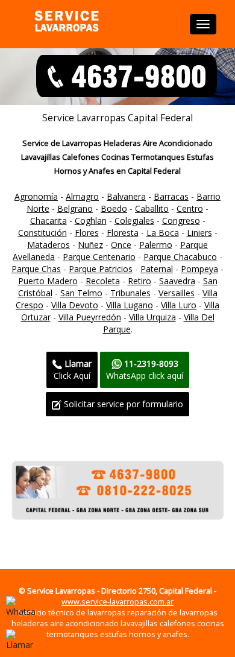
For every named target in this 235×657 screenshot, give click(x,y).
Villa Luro (178, 305)
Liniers (199, 232)
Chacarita (48, 220)
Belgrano (75, 208)
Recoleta (103, 281)
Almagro (82, 196)
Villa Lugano (129, 305)
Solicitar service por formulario (122, 404)
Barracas (171, 196)
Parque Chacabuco (180, 256)
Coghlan (91, 220)
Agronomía (36, 196)
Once (121, 244)
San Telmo (81, 293)
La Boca (162, 232)
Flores (87, 232)
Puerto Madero (48, 281)
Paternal (156, 269)
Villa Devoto (74, 305)
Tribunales (130, 293)
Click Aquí (73, 369)
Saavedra (177, 281)
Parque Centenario (99, 256)
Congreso (181, 220)
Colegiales (134, 220)
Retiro (139, 281)
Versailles (176, 293)
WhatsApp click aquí (144, 369)
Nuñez (90, 244)
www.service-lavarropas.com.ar (117, 602)
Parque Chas (36, 269)
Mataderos (48, 244)
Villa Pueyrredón (89, 317)
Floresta (123, 232)
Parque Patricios (101, 269)
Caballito (152, 208)
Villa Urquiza (152, 317)
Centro (190, 208)
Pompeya (199, 269)
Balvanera (126, 196)
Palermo (155, 244)
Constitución (42, 232)
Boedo (114, 208)
